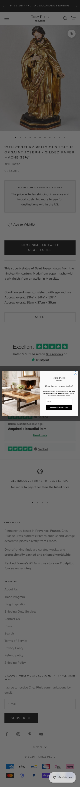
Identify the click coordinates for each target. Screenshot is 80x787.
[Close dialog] (75, 373)
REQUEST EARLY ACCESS (59, 407)
